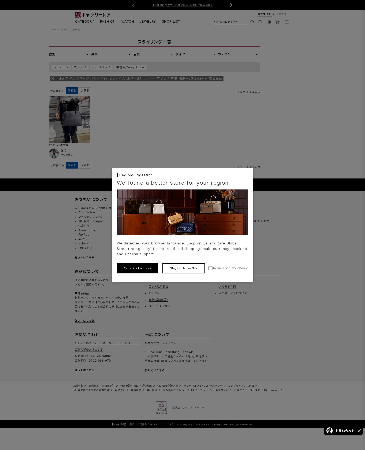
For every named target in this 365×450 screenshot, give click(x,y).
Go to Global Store (137, 268)
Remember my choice (230, 268)
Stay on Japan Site (183, 268)
